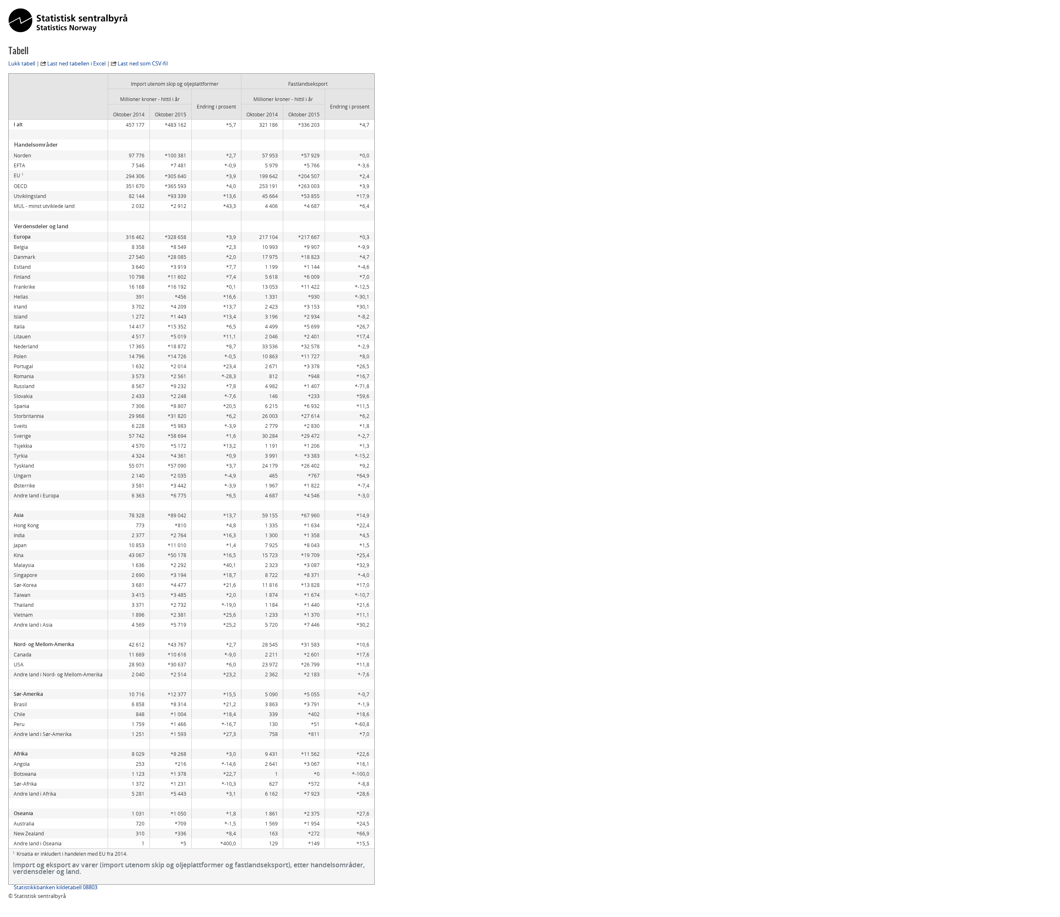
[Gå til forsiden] (68, 20)
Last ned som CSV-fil (143, 63)
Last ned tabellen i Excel (76, 63)
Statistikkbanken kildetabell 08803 (55, 887)
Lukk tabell (21, 63)
